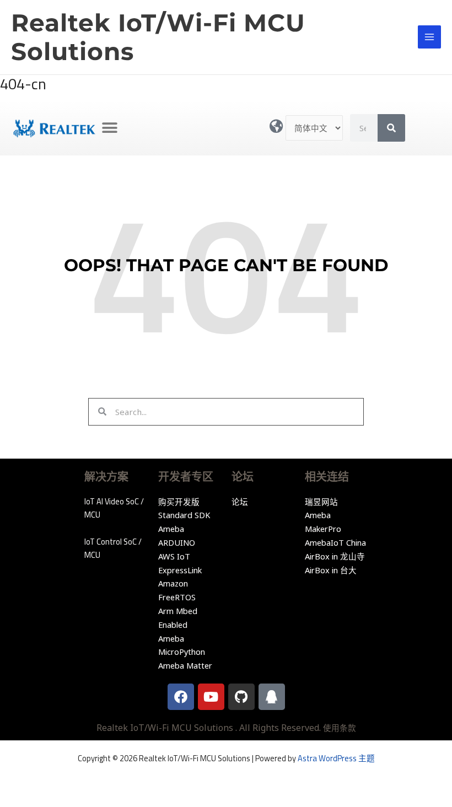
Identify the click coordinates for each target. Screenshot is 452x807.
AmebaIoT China (335, 542)
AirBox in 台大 (331, 569)
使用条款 (339, 727)
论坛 (240, 501)
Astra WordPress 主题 (336, 758)
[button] (109, 128)
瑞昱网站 (321, 501)
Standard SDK (184, 514)
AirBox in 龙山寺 (335, 556)
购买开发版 (179, 501)
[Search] (391, 128)
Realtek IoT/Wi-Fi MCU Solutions (158, 37)
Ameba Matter (185, 665)
